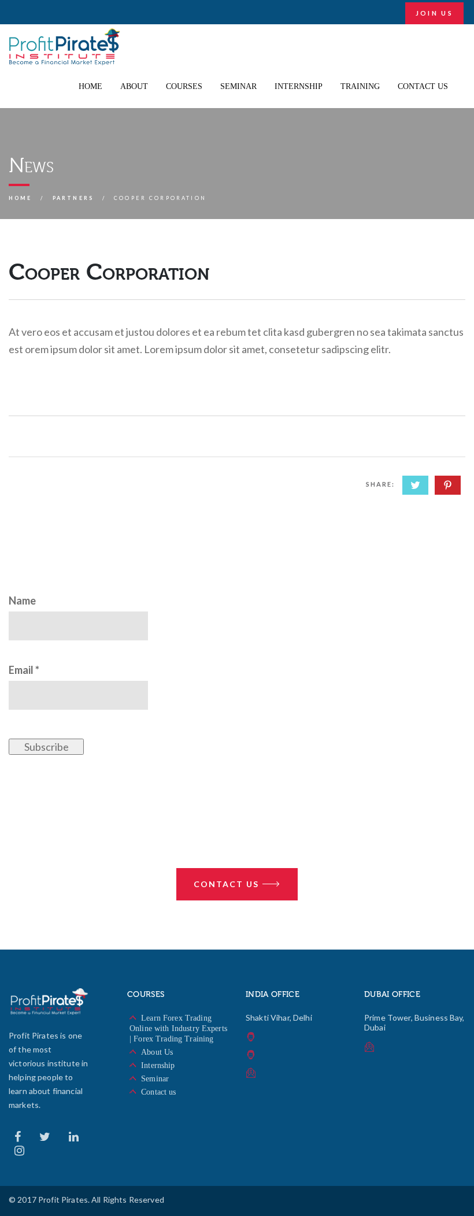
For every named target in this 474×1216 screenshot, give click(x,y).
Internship (158, 1065)
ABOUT (134, 86)
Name (22, 600)
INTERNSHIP (299, 86)
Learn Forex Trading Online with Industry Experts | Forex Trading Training (178, 1028)
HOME (90, 86)
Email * (24, 669)
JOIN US (434, 13)
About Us (157, 1052)
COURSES (184, 86)
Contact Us (226, 884)
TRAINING (360, 86)
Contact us (158, 1092)
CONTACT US (423, 86)
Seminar (155, 1078)
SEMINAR (238, 86)
